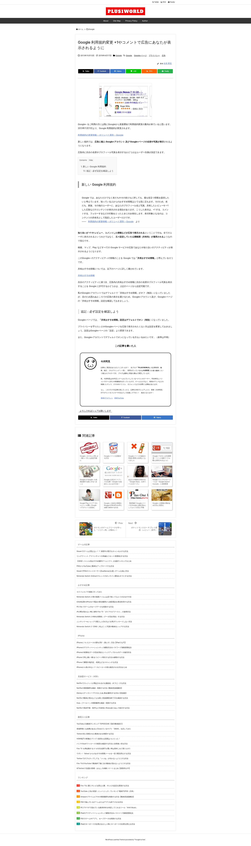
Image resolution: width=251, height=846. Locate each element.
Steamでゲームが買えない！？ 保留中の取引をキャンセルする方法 (102, 551)
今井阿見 (105, 361)
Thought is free (140, 840)
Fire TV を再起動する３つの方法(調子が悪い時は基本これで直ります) (103, 748)
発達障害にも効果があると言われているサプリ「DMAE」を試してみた (104, 729)
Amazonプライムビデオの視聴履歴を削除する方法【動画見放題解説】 (108, 797)
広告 (164, 55)
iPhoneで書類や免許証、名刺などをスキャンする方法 (97, 662)
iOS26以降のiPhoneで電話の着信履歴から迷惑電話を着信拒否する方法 (104, 602)
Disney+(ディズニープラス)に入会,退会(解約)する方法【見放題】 (102, 693)
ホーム (80, 29)
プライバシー (154, 55)
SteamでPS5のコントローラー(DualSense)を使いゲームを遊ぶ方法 (103, 571)
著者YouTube (119, 398)
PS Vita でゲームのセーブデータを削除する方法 (95, 607)
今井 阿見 (167, 63)
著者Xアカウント (107, 398)
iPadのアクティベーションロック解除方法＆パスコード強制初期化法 (107, 813)
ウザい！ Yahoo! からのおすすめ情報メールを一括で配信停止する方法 (104, 753)
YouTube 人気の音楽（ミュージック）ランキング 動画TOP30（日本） (108, 791)
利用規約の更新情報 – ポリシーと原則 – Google (100, 135)
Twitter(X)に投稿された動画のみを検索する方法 (95, 734)
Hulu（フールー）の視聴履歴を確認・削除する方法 (96, 703)
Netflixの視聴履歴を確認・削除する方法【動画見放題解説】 (100, 688)
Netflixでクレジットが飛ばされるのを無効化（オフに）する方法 (101, 683)
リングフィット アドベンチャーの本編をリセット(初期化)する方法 (102, 556)
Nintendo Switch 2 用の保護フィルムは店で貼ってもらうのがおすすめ (104, 597)
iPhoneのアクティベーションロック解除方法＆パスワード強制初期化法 (104, 647)
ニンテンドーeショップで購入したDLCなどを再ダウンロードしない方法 (104, 621)
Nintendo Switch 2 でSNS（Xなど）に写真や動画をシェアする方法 (103, 626)
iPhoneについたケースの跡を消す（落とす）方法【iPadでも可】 (101, 642)
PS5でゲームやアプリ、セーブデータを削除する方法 (101, 818)
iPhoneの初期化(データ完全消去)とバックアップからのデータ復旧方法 (104, 652)
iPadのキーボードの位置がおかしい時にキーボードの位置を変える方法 (108, 824)
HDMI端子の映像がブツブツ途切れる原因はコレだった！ (98, 739)
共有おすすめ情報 (86, 275)
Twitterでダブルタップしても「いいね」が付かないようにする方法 (102, 758)
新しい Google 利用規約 (93, 166)
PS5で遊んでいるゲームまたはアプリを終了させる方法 (102, 802)
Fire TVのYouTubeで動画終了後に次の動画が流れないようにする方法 (103, 763)
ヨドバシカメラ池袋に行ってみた (89, 592)
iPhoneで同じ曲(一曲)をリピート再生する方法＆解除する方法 (100, 657)
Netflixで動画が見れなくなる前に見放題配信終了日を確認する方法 (102, 698)
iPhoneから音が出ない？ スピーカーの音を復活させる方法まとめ (102, 667)
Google (92, 29)
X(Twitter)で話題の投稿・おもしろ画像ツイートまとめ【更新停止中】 (104, 768)
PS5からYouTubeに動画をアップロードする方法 (95, 566)
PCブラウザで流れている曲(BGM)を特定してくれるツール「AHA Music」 (109, 807)
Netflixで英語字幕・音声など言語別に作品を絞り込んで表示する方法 (103, 708)
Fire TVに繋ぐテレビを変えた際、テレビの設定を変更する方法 (105, 786)
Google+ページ (140, 55)
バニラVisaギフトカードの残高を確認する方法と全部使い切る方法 (102, 744)
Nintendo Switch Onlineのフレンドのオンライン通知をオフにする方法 (104, 576)
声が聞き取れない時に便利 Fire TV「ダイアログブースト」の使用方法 (104, 612)
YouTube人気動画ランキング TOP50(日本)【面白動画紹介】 (100, 724)
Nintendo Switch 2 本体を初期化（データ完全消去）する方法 (101, 616)
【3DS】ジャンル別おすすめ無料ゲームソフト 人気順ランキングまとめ (104, 561)
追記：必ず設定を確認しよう (98, 171)
